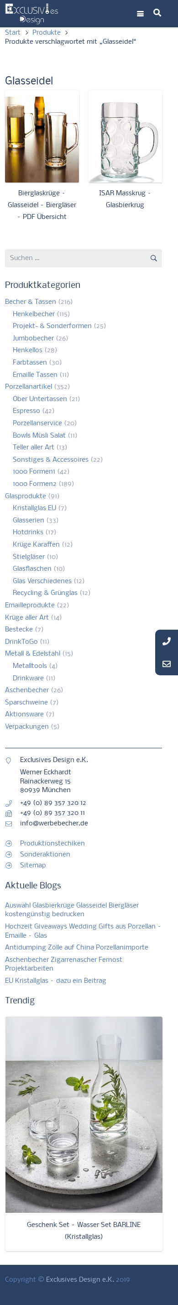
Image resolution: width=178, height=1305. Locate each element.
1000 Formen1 (34, 471)
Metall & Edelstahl (32, 654)
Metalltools (30, 666)
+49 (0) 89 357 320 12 (53, 803)
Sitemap (33, 865)
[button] (140, 13)
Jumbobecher (33, 338)
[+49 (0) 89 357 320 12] (12, 803)
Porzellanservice (37, 423)
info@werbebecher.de (54, 823)
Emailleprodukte (30, 605)
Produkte (46, 33)
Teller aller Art (33, 447)
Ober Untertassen (40, 399)
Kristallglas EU (34, 508)
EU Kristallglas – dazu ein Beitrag (55, 981)
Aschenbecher (27, 690)
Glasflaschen (32, 569)
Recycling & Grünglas (45, 593)
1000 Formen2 (35, 484)
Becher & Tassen (30, 302)
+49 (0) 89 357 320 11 (52, 813)
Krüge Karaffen (36, 544)
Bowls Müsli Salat (39, 435)
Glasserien (28, 520)
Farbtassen (30, 362)
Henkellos (27, 350)
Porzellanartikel (28, 387)
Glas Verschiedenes (42, 581)
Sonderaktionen (45, 854)
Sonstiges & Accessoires (51, 460)
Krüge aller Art (27, 617)
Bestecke (19, 629)
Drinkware (28, 678)
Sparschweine (26, 702)
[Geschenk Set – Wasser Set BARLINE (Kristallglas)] (83, 1115)
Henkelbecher (34, 314)
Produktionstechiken (52, 843)
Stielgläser (29, 557)
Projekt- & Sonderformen (52, 326)
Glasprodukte (25, 496)
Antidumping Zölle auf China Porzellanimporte (76, 947)
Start (13, 33)
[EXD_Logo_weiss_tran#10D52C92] (31, 14)
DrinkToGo (21, 642)
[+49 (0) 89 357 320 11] (12, 813)
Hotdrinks (28, 532)
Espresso (26, 411)
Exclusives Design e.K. (80, 1280)
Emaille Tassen (35, 375)
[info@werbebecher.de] (12, 824)
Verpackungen (27, 727)
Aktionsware (24, 714)
